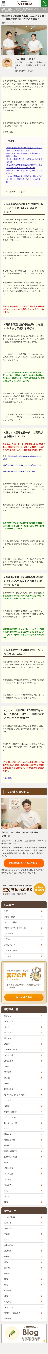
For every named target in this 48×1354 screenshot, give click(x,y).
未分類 (7, 1273)
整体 (6, 1262)
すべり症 (7, 1100)
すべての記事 (9, 1217)
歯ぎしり (7, 1016)
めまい (7, 1129)
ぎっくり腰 (8, 1174)
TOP (6, 911)
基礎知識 (7, 1251)
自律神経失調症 (10, 1157)
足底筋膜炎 (8, 1061)
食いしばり (8, 1021)
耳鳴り (7, 1067)
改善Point (8, 1257)
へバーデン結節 (10, 1050)
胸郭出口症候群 (10, 1112)
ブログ (7, 1234)
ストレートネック (11, 1117)
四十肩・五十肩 (10, 1123)
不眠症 (7, 1083)
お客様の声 (8, 934)
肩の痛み (7, 1179)
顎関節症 (7, 1072)
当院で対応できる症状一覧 (15, 928)
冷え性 (7, 1078)
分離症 (7, 1106)
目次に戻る (7, 778)
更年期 (7, 1268)
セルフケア (8, 1228)
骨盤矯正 (7, 1319)
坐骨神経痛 (8, 1168)
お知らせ (7, 1223)
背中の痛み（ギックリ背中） (15, 1095)
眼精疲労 (7, 1134)
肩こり (7, 1196)
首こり (7, 1027)
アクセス (7, 956)
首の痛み (7, 1185)
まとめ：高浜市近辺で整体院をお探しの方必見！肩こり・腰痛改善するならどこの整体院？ (24, 179)
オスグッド (8, 1033)
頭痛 (6, 1191)
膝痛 (6, 1162)
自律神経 (7, 1290)
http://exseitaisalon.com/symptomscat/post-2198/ (22, 465)
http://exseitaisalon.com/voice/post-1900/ (19, 471)
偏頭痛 (7, 1145)
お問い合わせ (9, 945)
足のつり (7, 1044)
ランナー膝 (8, 1055)
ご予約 (7, 939)
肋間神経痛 (8, 1089)
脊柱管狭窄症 (9, 1140)
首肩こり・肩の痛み (12, 1313)
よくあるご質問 (10, 950)
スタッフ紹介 (9, 917)
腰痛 (6, 1202)
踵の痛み (7, 1038)
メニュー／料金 (10, 922)
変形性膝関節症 (10, 1151)
